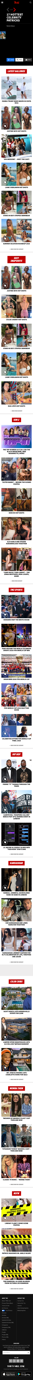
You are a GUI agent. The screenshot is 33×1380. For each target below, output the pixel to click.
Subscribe (28, 1352)
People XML (5, 1334)
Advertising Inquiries (22, 1308)
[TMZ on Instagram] (21, 1361)
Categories (5, 1325)
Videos (4, 1339)
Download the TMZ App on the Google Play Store (24, 1374)
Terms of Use (5, 1305)
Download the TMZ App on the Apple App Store (9, 1374)
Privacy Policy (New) (7, 1303)
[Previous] (8, 10)
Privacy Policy (11, 1349)
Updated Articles (6, 1320)
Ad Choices (5, 1308)
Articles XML (5, 1317)
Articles (4, 1315)
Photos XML (5, 1337)
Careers (19, 1305)
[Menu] (2, 2)
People (4, 1332)
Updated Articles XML (8, 1322)
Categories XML (6, 1327)
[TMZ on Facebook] (10, 1361)
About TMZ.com (6, 1301)
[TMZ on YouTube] (18, 1361)
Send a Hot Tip (21, 1303)
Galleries (4, 1330)
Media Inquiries (21, 1310)
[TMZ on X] (14, 1361)
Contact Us (20, 1301)
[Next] (14, 10)
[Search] (30, 2)
